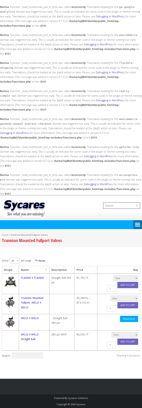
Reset (41, 260)
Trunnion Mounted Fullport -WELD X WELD (32, 302)
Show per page (16, 260)
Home (5, 235)
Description (59, 270)
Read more (129, 318)
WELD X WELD (30, 318)
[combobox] (15, 261)
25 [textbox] (12, 260)
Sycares (80, 404)
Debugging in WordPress (110, 16)
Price (80, 270)
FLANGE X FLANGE (32, 277)
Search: (6, 355)
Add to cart (127, 285)
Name (25, 270)
